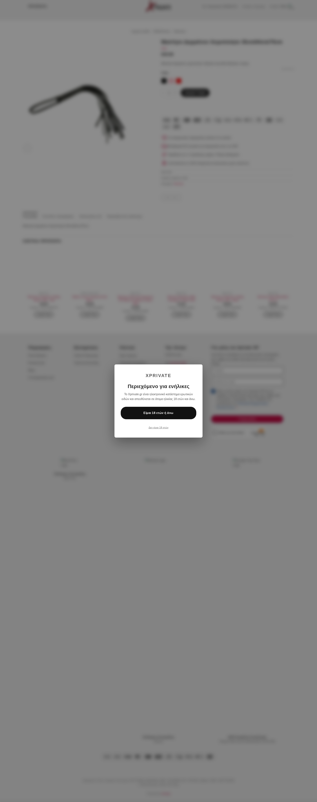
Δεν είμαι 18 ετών (158, 427)
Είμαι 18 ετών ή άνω (158, 412)
